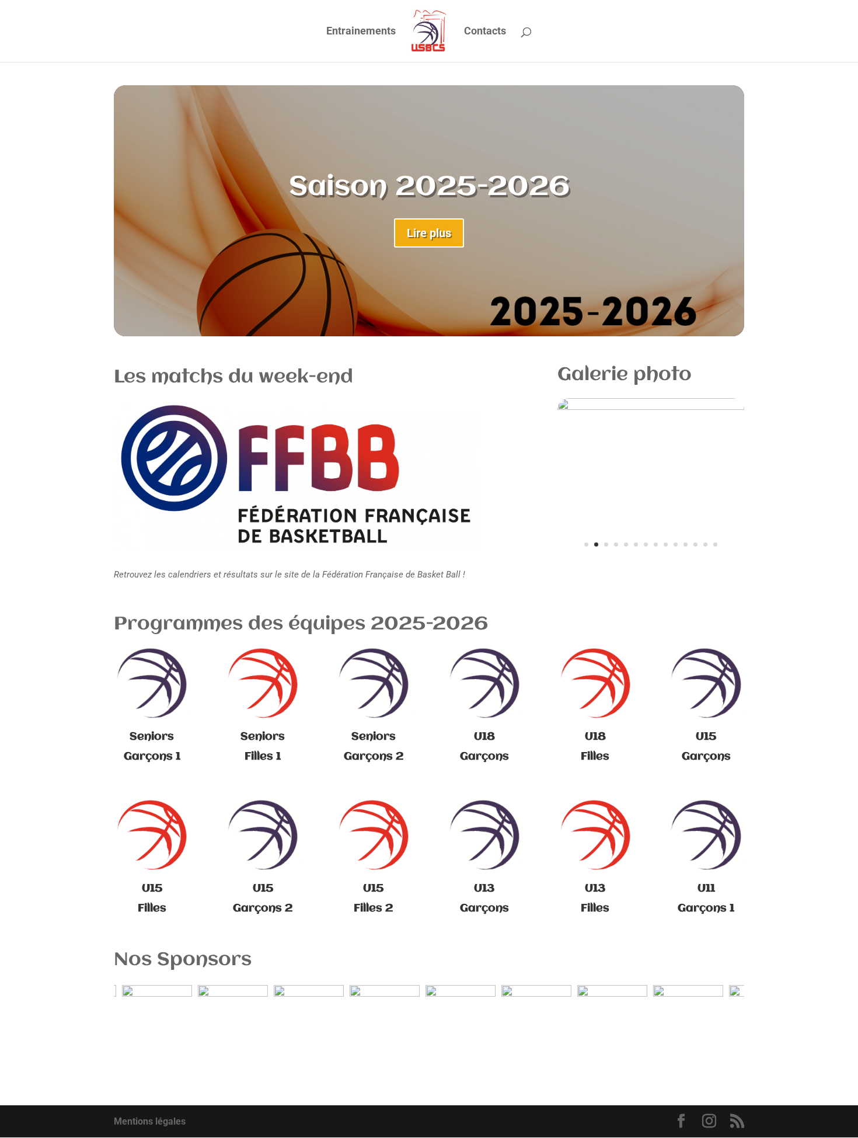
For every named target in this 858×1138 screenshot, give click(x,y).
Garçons (706, 757)
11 (685, 544)
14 (715, 544)
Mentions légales (150, 1121)
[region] (429, 1014)
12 (695, 544)
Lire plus (429, 233)
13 (705, 544)
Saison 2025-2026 (429, 187)
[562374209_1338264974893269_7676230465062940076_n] (650, 407)
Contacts (485, 32)
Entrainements (361, 32)
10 (676, 544)
